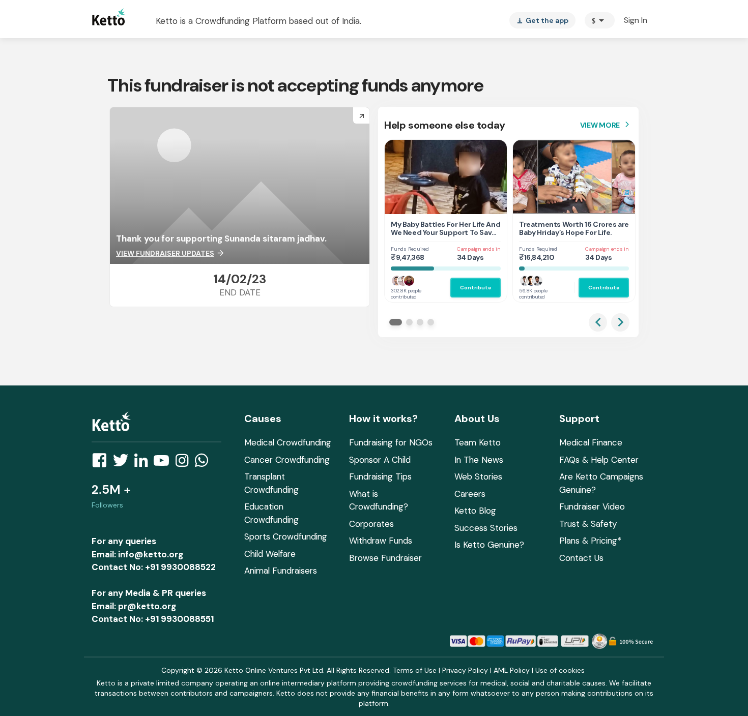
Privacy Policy (465, 670)
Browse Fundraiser (385, 557)
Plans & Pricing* (590, 540)
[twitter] (123, 463)
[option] (600, 20)
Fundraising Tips (380, 476)
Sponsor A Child (380, 459)
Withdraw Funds (380, 540)
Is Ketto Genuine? (489, 544)
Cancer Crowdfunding (287, 459)
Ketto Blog (475, 510)
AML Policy (512, 670)
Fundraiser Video (592, 506)
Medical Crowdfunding (287, 442)
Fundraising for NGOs (391, 442)
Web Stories (478, 476)
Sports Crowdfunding (285, 536)
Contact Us (581, 557)
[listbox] (542, 20)
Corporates (371, 523)
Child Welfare (270, 553)
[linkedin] (144, 463)
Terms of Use (415, 670)
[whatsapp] (204, 463)
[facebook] (102, 463)
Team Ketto (477, 442)
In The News (478, 459)
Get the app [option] (542, 20)
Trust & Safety (588, 523)
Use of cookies (560, 670)
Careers (469, 493)
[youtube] (164, 463)
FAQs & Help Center (599, 459)
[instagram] (185, 463)
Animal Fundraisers (280, 570)
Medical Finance (590, 442)
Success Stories (485, 527)
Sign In (635, 20)
